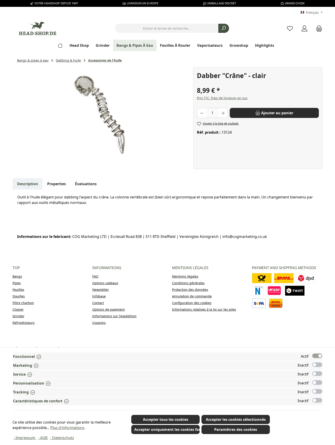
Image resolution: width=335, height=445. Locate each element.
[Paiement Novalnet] (258, 291)
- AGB (43, 437)
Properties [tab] (56, 183)
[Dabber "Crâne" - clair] (103, 116)
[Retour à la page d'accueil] (38, 28)
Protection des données (190, 289)
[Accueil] (62, 45)
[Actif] (317, 356)
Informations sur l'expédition (114, 316)
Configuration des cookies (191, 303)
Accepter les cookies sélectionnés (236, 419)
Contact (98, 303)
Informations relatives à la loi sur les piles (204, 309)
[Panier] (317, 28)
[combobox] (167, 28)
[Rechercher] (223, 28)
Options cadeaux (105, 283)
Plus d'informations (67, 427)
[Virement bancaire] (259, 303)
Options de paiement (108, 309)
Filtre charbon (23, 303)
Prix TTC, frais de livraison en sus (222, 98)
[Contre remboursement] (275, 303)
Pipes (17, 283)
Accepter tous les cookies (165, 419)
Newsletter (100, 289)
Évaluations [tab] (86, 183)
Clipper (18, 309)
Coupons (99, 322)
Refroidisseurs (24, 322)
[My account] (304, 28)
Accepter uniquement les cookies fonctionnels (167, 429)
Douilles (19, 296)
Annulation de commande (192, 296)
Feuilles (18, 289)
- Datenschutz (62, 437)
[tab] (28, 184)
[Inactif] (317, 364)
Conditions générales (188, 283)
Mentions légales (185, 276)
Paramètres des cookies (235, 429)
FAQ (95, 276)
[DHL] (284, 278)
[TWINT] (295, 291)
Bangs (17, 276)
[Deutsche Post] (262, 278)
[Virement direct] (274, 291)
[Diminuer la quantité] (201, 113)
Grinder (18, 316)
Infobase (99, 296)
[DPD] (306, 278)
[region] (103, 116)
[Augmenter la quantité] (223, 113)
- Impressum (24, 437)
